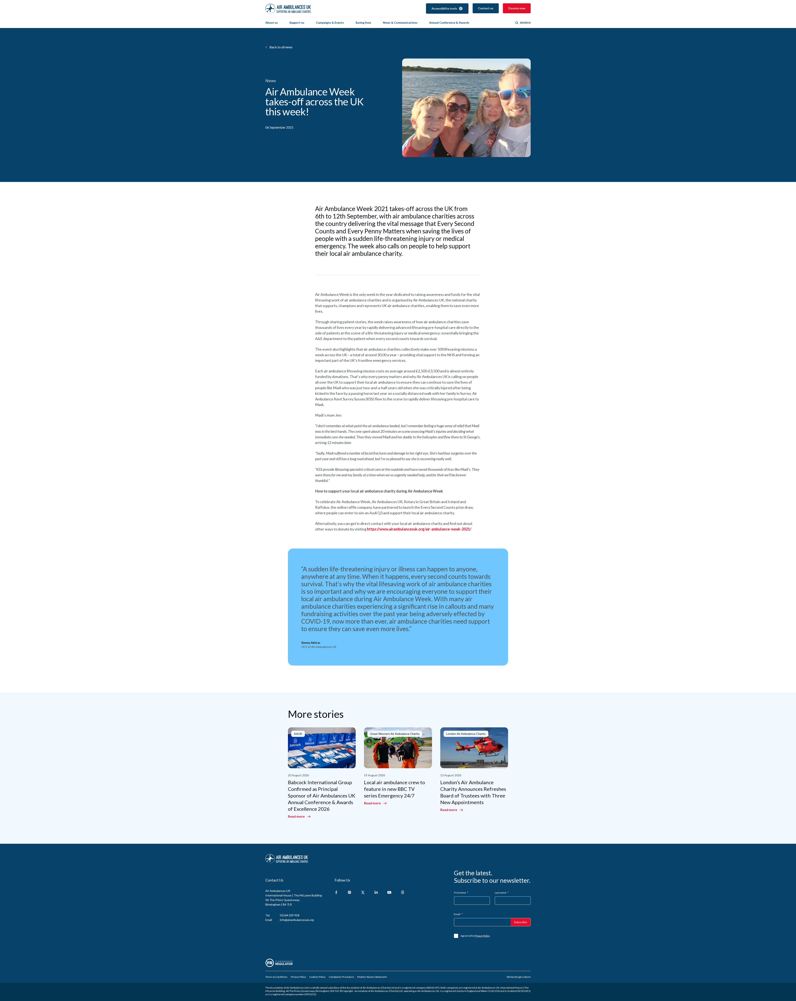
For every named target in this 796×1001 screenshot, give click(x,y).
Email (458, 914)
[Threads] (403, 892)
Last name (501, 892)
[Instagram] (349, 892)
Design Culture (522, 976)
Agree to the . (475, 935)
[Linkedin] (376, 892)
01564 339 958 (289, 915)
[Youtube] (389, 892)
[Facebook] (336, 892)
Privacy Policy (482, 935)
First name (461, 892)
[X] (363, 892)
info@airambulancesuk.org (297, 920)
